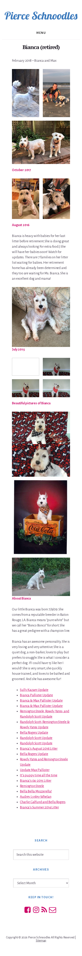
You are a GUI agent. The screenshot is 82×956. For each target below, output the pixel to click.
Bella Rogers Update (34, 732)
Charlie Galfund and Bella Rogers (42, 802)
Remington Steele (32, 786)
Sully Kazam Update (34, 690)
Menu (41, 32)
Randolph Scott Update (36, 738)
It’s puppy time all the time (38, 775)
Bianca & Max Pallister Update (41, 700)
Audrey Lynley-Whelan (35, 797)
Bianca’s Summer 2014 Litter (39, 807)
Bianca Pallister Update (36, 695)
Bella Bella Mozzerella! (36, 791)
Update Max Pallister (34, 770)
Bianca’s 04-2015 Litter (35, 781)
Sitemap (41, 940)
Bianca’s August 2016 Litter (39, 748)
